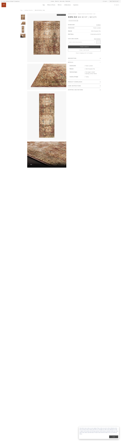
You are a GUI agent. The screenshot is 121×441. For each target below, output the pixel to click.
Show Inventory (97, 38)
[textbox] (82, 42)
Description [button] (72, 58)
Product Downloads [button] (75, 81)
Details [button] (70, 62)
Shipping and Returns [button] (75, 89)
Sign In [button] (105, 1)
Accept (113, 436)
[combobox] (82, 42)
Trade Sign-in (84, 46)
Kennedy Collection (72, 13)
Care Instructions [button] (74, 85)
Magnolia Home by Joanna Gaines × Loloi (86, 13)
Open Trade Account (114, 1)
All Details (98, 24)
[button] (43, 5)
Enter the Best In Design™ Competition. (11, 1)
